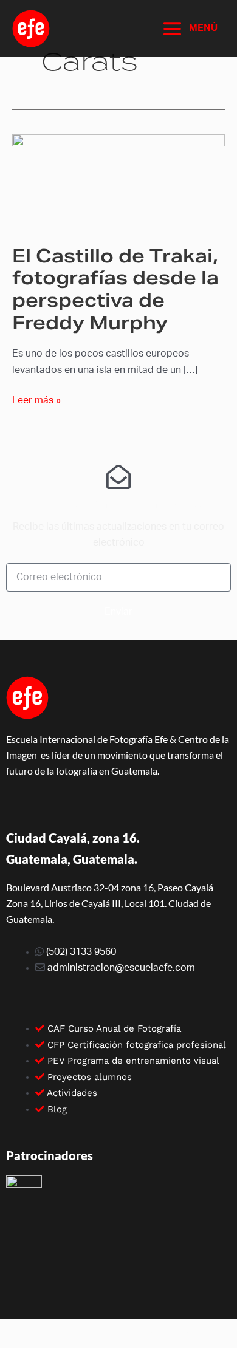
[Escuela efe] (31, 28)
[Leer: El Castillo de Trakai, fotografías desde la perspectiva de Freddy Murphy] (118, 181)
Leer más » (36, 398)
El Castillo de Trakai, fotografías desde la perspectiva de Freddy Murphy (115, 289)
